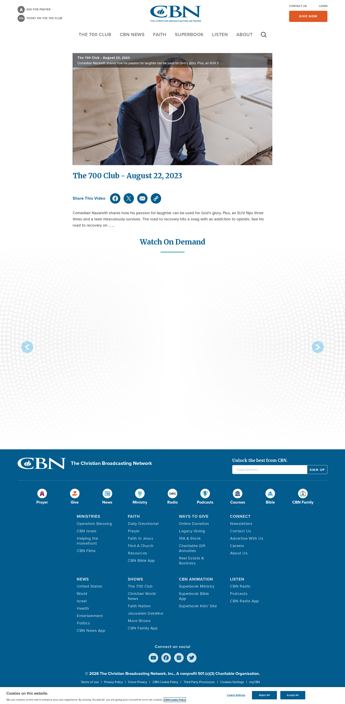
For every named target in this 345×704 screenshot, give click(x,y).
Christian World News (142, 596)
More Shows (139, 620)
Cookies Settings (232, 682)
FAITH (160, 34)
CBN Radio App (244, 601)
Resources (137, 553)
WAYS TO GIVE (194, 516)
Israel (82, 601)
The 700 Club (95, 34)
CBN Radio (240, 586)
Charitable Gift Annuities (192, 548)
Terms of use (90, 682)
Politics (83, 623)
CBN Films (86, 550)
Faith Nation (139, 606)
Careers (237, 545)
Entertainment (90, 615)
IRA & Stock (190, 538)
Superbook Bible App (194, 596)
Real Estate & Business (191, 561)
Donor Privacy (137, 682)
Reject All (264, 695)
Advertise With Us (247, 538)
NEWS (83, 579)
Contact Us (298, 6)
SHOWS (135, 579)
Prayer (134, 531)
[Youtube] (153, 658)
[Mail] (142, 198)
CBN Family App (143, 628)
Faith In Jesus (140, 538)
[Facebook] (115, 198)
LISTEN (220, 34)
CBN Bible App (141, 560)
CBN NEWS (132, 34)
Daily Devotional (143, 523)
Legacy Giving (192, 531)
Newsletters (241, 523)
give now (308, 16)
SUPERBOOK (189, 34)
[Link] (156, 198)
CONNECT (240, 516)
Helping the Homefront (87, 541)
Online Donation (194, 523)
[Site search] (264, 36)
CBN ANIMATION (196, 579)
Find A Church (141, 545)
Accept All (292, 695)
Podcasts (239, 593)
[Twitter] (129, 198)
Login (323, 6)
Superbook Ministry (196, 586)
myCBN (254, 682)
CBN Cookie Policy (165, 682)
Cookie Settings (236, 695)
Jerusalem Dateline (145, 613)
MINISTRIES (88, 516)
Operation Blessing (94, 523)
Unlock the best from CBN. (260, 460)
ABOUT (244, 34)
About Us (239, 553)
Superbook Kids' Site (198, 606)
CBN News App (91, 630)
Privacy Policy (113, 682)
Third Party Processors (199, 682)
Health (83, 608)
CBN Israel (86, 531)
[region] (172, 695)
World (82, 593)
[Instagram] (179, 658)
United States (89, 586)
